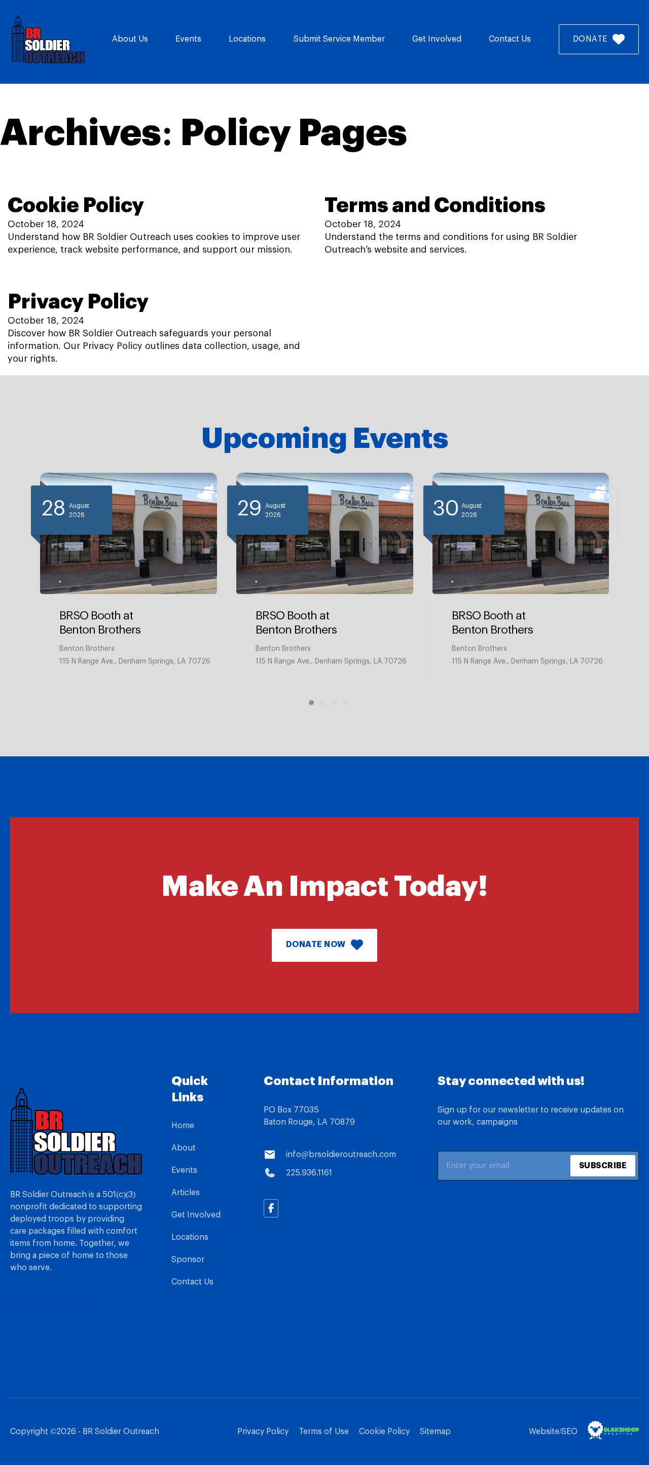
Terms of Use (324, 1431)
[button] (307, 702)
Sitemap (435, 1431)
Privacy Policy (78, 302)
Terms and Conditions (435, 206)
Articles (185, 1193)
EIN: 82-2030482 (47, 1307)
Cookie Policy (76, 206)
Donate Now (316, 944)
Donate (590, 39)
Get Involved (436, 39)
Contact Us (510, 39)
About (183, 1148)
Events (188, 39)
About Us (130, 39)
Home (182, 1126)
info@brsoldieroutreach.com (341, 1154)
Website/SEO (553, 1431)
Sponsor (187, 1259)
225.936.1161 (309, 1173)
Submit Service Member (339, 39)
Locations (247, 39)
